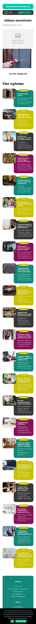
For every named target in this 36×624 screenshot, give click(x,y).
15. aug (23, 90)
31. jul (23, 199)
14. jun (23, 397)
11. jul (23, 287)
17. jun (24, 375)
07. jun (23, 461)
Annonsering (18, 607)
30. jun (23, 353)
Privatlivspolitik (21, 621)
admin (19, 25)
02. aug (23, 177)
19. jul (23, 265)
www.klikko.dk (20, 596)
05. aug (23, 133)
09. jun (23, 439)
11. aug (23, 111)
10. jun (23, 419)
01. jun (23, 483)
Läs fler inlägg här (18, 74)
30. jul (24, 243)
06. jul (24, 331)
